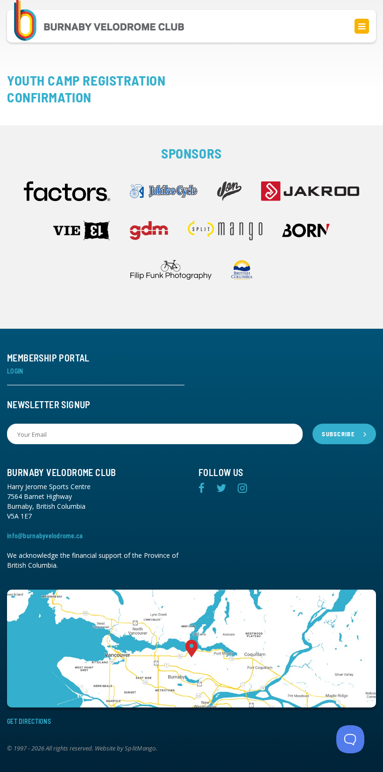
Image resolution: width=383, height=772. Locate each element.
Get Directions (29, 721)
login (15, 371)
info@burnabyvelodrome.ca (45, 536)
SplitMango (140, 748)
